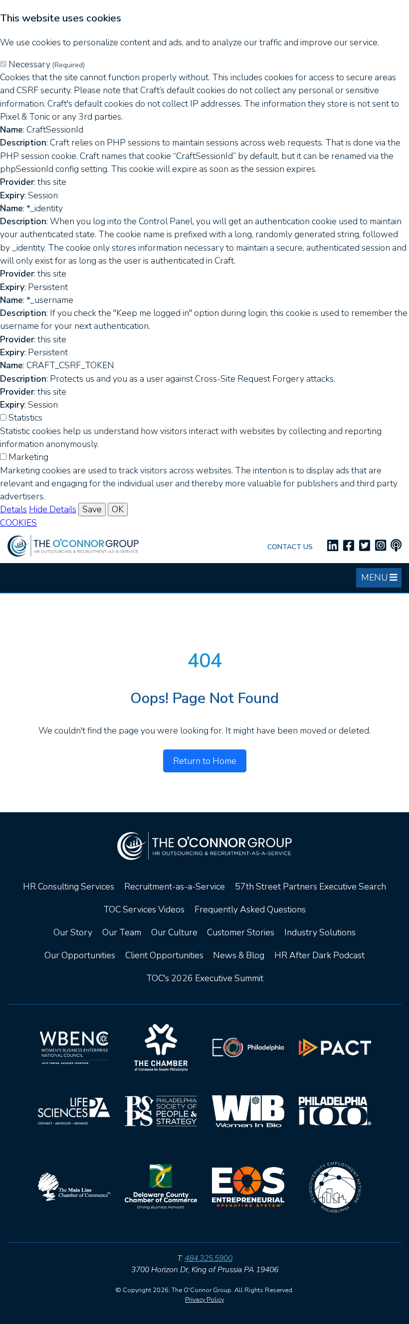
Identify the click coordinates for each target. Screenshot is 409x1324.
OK (118, 509)
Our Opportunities (79, 955)
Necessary (46, 64)
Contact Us (290, 547)
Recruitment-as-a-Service (174, 886)
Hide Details (52, 509)
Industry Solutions (320, 932)
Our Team (121, 932)
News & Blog (238, 955)
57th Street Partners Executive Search (310, 886)
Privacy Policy (204, 1299)
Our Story (72, 932)
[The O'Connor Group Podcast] (396, 546)
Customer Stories (240, 932)
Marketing (28, 457)
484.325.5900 (208, 1258)
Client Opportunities (164, 955)
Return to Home (204, 761)
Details (13, 509)
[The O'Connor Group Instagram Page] (380, 546)
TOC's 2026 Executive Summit (204, 978)
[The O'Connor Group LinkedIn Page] (332, 546)
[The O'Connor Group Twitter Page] (364, 546)
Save (92, 509)
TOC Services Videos (144, 909)
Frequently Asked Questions (250, 909)
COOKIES (18, 523)
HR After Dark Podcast (319, 955)
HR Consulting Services (68, 886)
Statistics (25, 418)
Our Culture (174, 932)
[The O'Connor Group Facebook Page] (348, 546)
